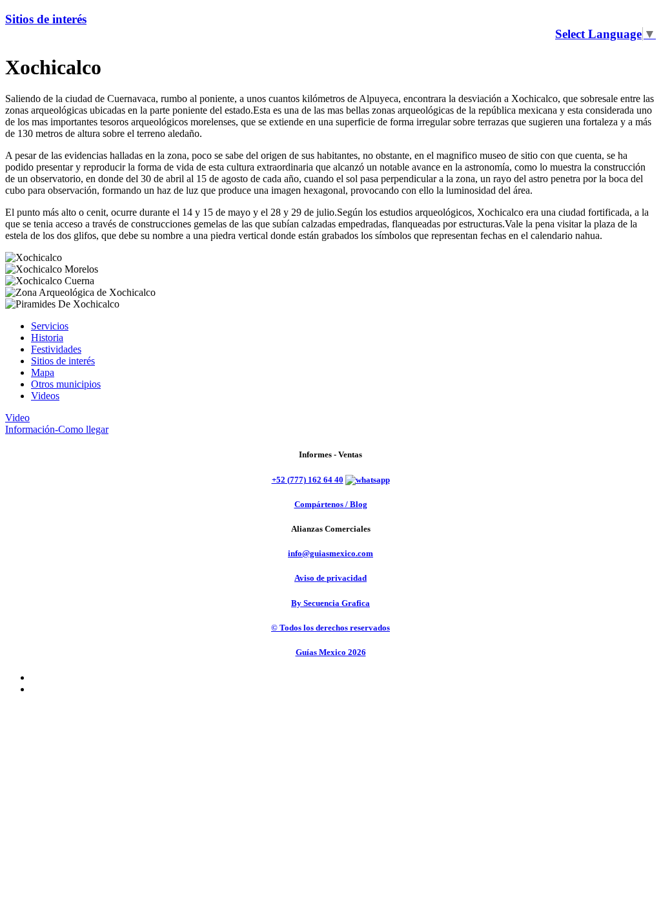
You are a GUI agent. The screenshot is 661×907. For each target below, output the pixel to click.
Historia (47, 337)
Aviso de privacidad (330, 578)
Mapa (42, 372)
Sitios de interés (45, 19)
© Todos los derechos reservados (330, 627)
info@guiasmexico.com (330, 553)
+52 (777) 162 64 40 (307, 480)
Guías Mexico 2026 (331, 652)
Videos (45, 395)
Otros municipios (66, 384)
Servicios (49, 325)
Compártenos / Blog (330, 504)
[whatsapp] (367, 480)
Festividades (56, 349)
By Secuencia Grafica (330, 603)
